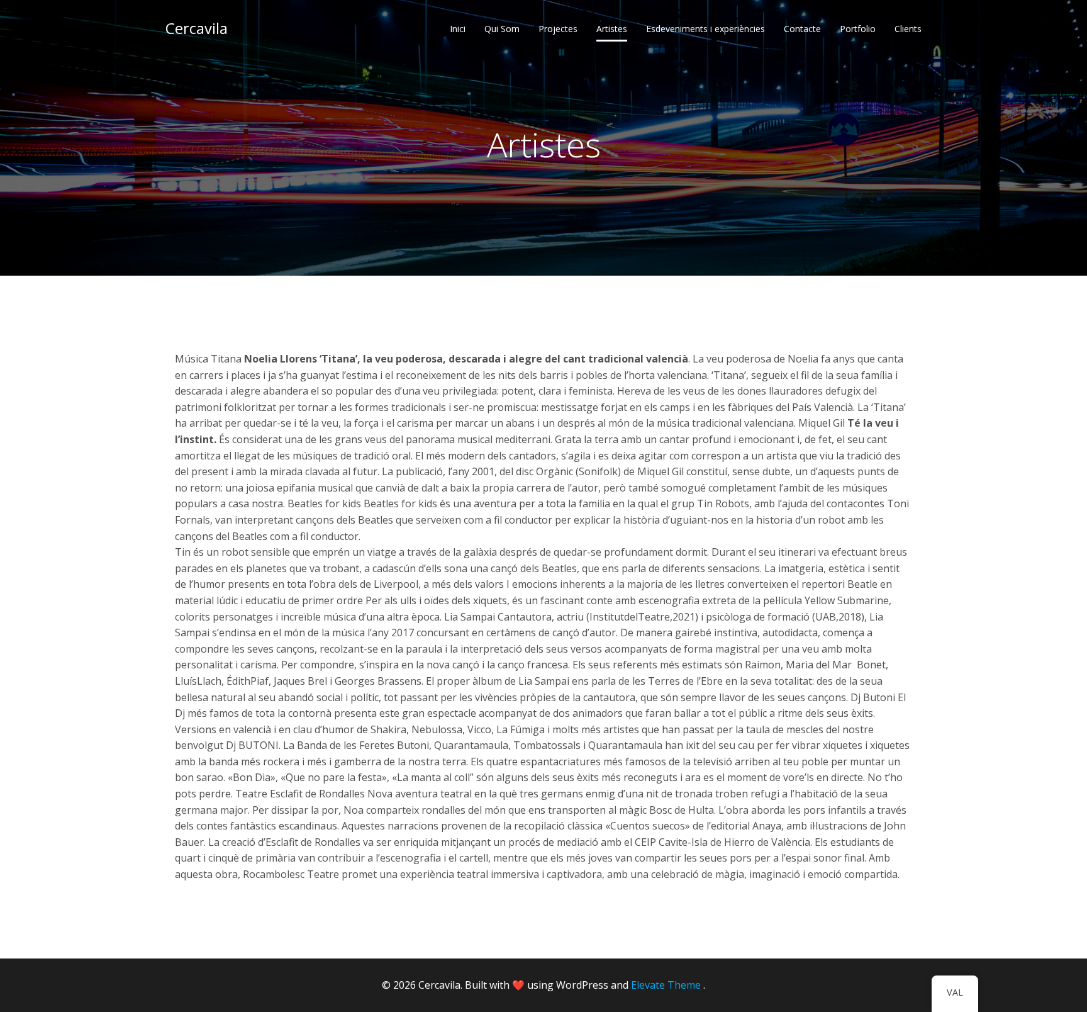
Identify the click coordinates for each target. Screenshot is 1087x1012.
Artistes (611, 29)
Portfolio (858, 29)
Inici (457, 29)
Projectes (557, 29)
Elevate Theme (666, 985)
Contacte (802, 29)
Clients (908, 29)
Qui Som (502, 29)
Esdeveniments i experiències (705, 29)
